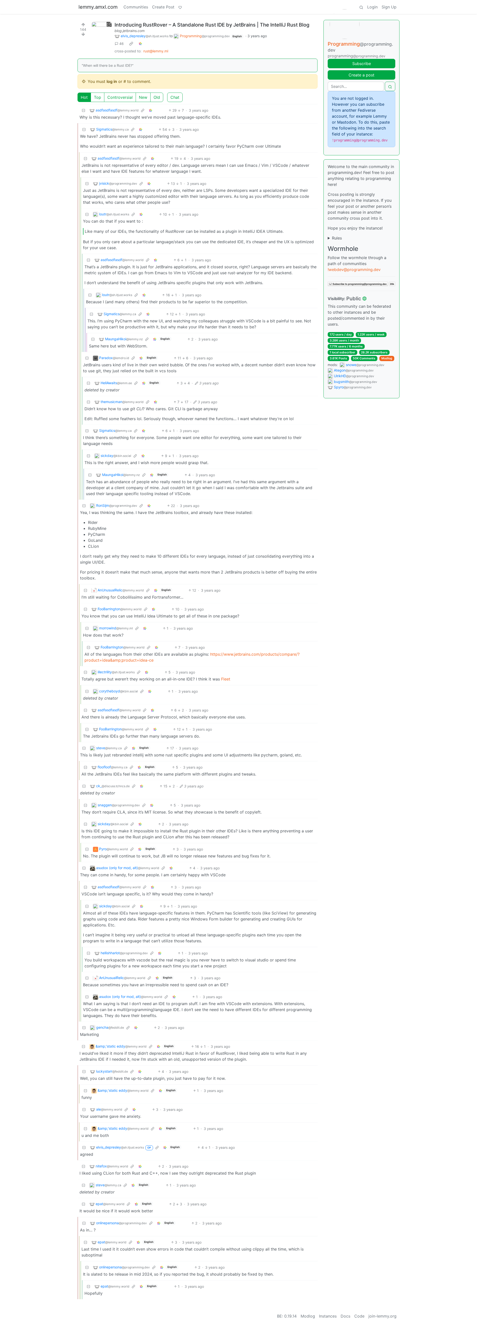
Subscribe (361, 63)
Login (372, 6)
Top (97, 97)
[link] (131, 43)
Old (157, 97)
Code (359, 1316)
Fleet (225, 679)
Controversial (120, 97)
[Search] (361, 7)
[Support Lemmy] (180, 7)
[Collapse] (83, 110)
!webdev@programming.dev (354, 269)
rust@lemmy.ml (155, 51)
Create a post (361, 74)
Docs (345, 1316)
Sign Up (389, 6)
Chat (174, 97)
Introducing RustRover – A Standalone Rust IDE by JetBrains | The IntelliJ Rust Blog (212, 25)
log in (112, 81)
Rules (337, 238)
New (143, 97)
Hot (84, 97)
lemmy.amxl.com (98, 7)
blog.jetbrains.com (130, 31)
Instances (328, 1316)
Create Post (163, 6)
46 (121, 43)
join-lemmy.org (382, 1316)
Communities (135, 6)
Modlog (386, 358)
